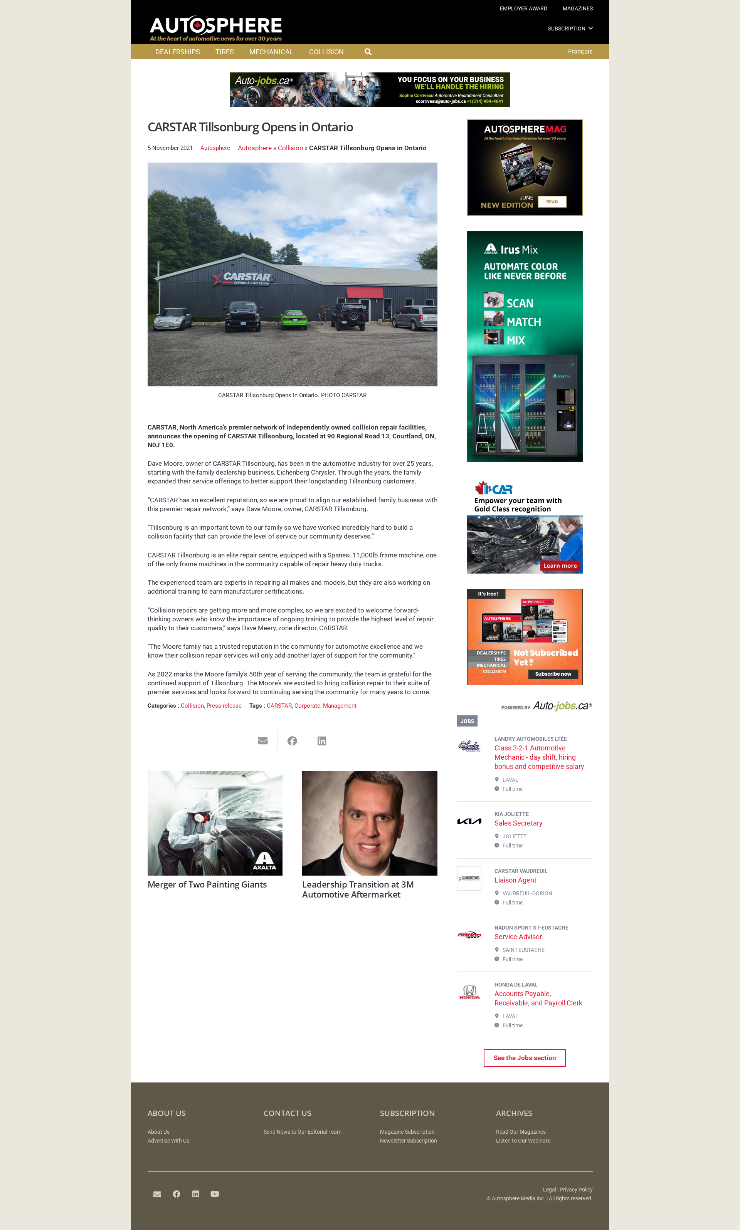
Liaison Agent (515, 880)
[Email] (157, 1194)
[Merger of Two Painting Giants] (215, 823)
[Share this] (293, 741)
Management (340, 705)
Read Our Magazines (521, 1132)
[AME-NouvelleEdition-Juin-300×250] (525, 213)
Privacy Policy (576, 1189)
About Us (159, 1132)
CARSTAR (279, 705)
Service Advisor (518, 937)
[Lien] (524, 708)
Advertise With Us (168, 1141)
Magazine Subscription (407, 1132)
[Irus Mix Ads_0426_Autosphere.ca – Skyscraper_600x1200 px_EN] (525, 459)
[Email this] (263, 741)
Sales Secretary (518, 823)
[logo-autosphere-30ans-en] (216, 28)
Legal (549, 1189)
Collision (290, 148)
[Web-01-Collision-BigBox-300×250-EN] (525, 571)
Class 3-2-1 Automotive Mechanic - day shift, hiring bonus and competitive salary (539, 757)
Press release (224, 705)
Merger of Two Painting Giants (207, 884)
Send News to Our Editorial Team (302, 1132)
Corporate (307, 705)
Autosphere (215, 147)
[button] (591, 28)
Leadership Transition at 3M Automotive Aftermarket (358, 889)
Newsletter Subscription (408, 1141)
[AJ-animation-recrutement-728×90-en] (370, 105)
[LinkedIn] (195, 1194)
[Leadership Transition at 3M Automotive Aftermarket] (369, 823)
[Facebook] (176, 1194)
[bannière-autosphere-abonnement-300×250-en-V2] (525, 683)
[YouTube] (215, 1194)
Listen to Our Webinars (523, 1141)
